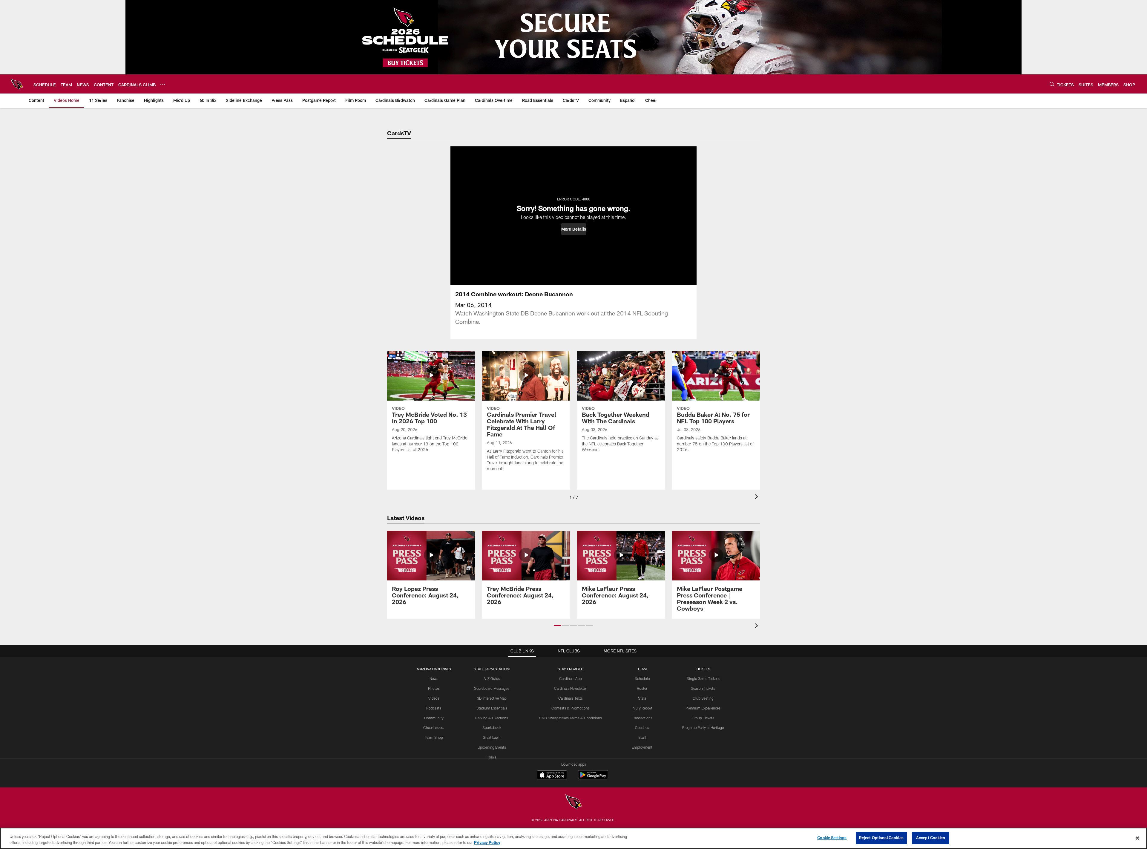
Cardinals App (570, 678)
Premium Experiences (703, 708)
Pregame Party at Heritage (703, 727)
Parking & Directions (491, 718)
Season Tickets (703, 688)
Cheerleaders (433, 727)
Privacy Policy (487, 842)
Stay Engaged (570, 669)
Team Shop (434, 737)
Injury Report (642, 708)
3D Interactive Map (492, 698)
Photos (434, 688)
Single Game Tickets (703, 678)
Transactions (642, 718)
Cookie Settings (832, 837)
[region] (573, 838)
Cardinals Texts (570, 698)
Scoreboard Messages (491, 688)
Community (434, 718)
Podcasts (433, 708)
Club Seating (703, 698)
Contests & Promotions (570, 708)
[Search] (1052, 84)
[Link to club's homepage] (17, 84)
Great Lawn (492, 737)
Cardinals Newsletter (570, 688)
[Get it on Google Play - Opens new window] (593, 777)
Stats (642, 698)
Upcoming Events (492, 747)
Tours (491, 757)
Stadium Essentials (491, 708)
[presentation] (757, 497)
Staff (642, 737)
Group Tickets (703, 718)
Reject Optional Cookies (881, 837)
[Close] (1137, 838)
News (434, 678)
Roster (642, 688)
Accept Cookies (930, 837)
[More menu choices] (162, 84)
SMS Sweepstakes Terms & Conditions (570, 718)
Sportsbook (491, 727)
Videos (433, 698)
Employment (642, 747)
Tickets (703, 669)
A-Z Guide (492, 678)
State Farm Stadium (492, 669)
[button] (573, 229)
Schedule (642, 678)
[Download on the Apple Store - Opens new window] (552, 775)
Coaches (642, 727)
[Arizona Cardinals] (573, 802)
